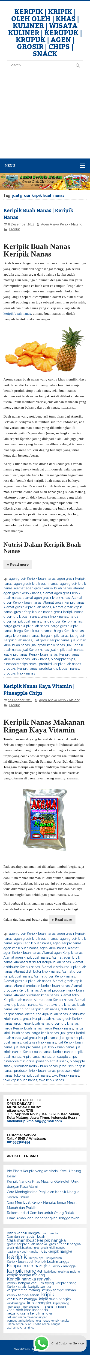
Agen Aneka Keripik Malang (61, 224)
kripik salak (13, 1307)
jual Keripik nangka (56, 1251)
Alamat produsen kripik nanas (36, 995)
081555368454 (18, 1142)
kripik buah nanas (16, 659)
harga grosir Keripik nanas (62, 621)
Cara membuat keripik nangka (36, 1240)
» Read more (18, 564)
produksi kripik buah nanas (59, 668)
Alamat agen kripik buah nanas (26, 957)
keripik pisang (66, 1283)
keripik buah (54, 1258)
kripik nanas (40, 659)
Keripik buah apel (20, 1261)
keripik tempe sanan (23, 1295)
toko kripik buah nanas (20, 1080)
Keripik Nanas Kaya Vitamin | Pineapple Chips (39, 689)
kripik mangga (16, 1303)
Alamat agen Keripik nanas (62, 952)
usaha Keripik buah (19, 1324)
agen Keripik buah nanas (32, 943)
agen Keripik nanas (67, 943)
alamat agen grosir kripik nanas (46, 598)
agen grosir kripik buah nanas (36, 583)
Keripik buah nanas (43, 654)
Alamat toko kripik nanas (57, 1004)
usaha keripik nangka (46, 1324)
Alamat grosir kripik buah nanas (27, 607)
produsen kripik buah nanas (35, 1070)
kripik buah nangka (55, 1299)
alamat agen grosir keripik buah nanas (43, 588)
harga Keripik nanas (69, 631)
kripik (47, 1294)
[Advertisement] (45, 118)
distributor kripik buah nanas (46, 1014)
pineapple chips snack (20, 664)
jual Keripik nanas (36, 650)
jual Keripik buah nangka (22, 1251)
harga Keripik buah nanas (33, 631)
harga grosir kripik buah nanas (26, 626)
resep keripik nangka (56, 1320)
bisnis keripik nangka (23, 1233)
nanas (46, 1056)
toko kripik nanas (51, 1080)
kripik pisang (61, 1303)
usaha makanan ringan (21, 1327)
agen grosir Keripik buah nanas (32, 578)
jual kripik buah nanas (67, 650)
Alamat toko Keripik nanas (53, 1000)
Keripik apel (36, 1258)
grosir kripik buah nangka (23, 1247)
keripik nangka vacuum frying (30, 1283)
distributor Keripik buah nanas (36, 1009)
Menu (10, 165)
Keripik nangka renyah (29, 1279)
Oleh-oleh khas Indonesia (27, 1310)
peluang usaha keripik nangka (29, 1313)
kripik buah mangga (22, 1299)
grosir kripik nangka (53, 1247)
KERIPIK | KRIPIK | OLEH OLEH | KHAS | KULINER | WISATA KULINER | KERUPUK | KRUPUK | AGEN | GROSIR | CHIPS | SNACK (45, 32)
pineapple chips (63, 659)
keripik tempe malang (23, 1290)
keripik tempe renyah (59, 1290)
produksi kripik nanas (19, 673)
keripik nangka (24, 1271)
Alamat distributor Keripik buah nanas (42, 962)
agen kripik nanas (53, 948)
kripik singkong (30, 1307)
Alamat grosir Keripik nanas (63, 602)
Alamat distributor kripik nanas (37, 971)
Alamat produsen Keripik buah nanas (42, 986)
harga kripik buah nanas (21, 635)
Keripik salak (16, 1287)
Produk (14, 229)
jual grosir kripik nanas (48, 645)
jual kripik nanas (15, 654)
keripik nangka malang (26, 1275)
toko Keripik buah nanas (32, 1075)
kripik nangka (39, 1303)
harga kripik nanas (55, 635)
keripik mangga (64, 1266)
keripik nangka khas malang (62, 1271)
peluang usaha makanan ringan (27, 1317)
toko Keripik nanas (65, 1075)
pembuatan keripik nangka (24, 1320)
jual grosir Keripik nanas (51, 640)
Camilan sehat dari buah (26, 1236)
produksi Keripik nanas (20, 668)
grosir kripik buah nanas (21, 616)
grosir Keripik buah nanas (33, 612)
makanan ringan (54, 1306)
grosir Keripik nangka (65, 1244)
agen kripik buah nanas (20, 948)
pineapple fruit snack (52, 1061)
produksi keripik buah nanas (60, 664)
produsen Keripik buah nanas (36, 1066)
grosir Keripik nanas (68, 612)
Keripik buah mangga (52, 1261)
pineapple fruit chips (19, 1061)
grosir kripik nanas (54, 616)
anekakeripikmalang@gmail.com (34, 1121)
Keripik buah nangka (28, 1265)
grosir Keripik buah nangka (27, 1244)
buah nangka (50, 1233)
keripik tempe (39, 1287)
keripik (17, 1256)
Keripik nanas (69, 654)
